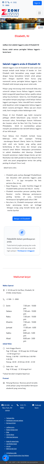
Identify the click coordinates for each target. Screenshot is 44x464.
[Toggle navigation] (39, 13)
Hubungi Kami (38, 406)
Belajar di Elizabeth (22, 218)
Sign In (37, 3)
